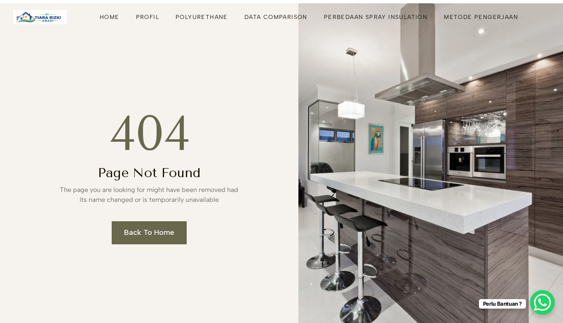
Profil (147, 17)
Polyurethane (202, 17)
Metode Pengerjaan (481, 17)
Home (110, 17)
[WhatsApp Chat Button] (542, 302)
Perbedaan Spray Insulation (375, 17)
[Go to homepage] (40, 17)
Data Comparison (275, 17)
